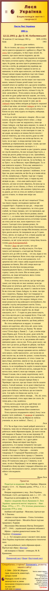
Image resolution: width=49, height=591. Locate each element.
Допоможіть (31, 564)
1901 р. (24, 31)
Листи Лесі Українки (24, 26)
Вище (24, 558)
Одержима (16, 533)
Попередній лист (13, 558)
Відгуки (23, 547)
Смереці (18, 589)
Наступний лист (36, 558)
